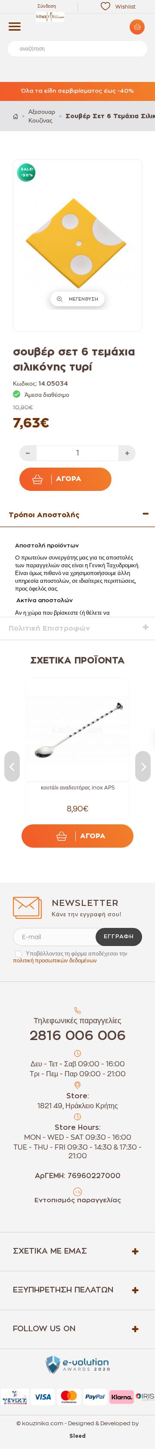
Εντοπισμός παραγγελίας (77, 1200)
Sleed (77, 1436)
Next (143, 766)
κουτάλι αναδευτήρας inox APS (78, 787)
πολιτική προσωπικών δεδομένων (55, 960)
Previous (12, 766)
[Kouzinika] (77, 17)
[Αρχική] (15, 116)
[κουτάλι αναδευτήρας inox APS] (77, 729)
